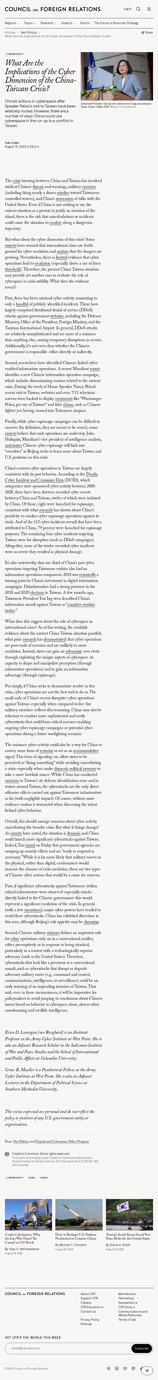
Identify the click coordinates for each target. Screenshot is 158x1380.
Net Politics (21, 1141)
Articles (10, 32)
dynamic (74, 833)
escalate (55, 223)
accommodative (85, 751)
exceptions (32, 910)
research (46, 510)
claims (68, 405)
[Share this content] (147, 1371)
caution (63, 252)
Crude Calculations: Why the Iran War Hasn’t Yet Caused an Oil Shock (22, 1238)
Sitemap (86, 1324)
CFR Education (91, 1307)
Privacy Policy (90, 1320)
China (31, 1177)
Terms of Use (127, 1320)
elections (37, 593)
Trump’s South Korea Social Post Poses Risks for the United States (128, 1236)
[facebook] (108, 1368)
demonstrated (55, 639)
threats (38, 187)
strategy (53, 933)
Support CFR (89, 1298)
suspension (64, 199)
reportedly (87, 575)
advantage (74, 651)
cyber (14, 939)
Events (84, 23)
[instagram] (133, 1368)
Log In (128, 9)
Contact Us (88, 1311)
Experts (67, 23)
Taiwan (44, 1177)
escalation (42, 264)
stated (30, 845)
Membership (127, 1294)
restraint (46, 751)
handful (22, 304)
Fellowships (126, 1298)
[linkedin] (117, 1368)
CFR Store (125, 1307)
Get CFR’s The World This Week (33, 1337)
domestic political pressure (75, 769)
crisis (17, 181)
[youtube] (125, 1368)
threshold (12, 269)
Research (47, 23)
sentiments (64, 399)
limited (61, 258)
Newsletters (126, 1303)
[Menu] (149, 9)
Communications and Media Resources (133, 1313)
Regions (10, 23)
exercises (89, 187)
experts (10, 246)
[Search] (138, 9)
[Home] (52, 9)
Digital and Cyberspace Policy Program (62, 1141)
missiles (63, 193)
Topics (28, 23)
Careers (86, 1303)
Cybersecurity (15, 54)
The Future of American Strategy (116, 23)
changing (91, 922)
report (95, 369)
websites (57, 316)
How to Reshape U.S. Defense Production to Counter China (75, 1236)
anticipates (13, 446)
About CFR (88, 1294)
